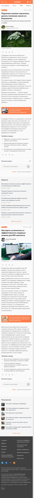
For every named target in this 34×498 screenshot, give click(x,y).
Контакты (3, 449)
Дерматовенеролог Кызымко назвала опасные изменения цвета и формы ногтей (16, 145)
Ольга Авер (10, 26)
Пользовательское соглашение (22, 445)
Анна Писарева (11, 239)
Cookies (3, 452)
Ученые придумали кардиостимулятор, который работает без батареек (17, 370)
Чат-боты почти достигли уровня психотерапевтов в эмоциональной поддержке (19, 110)
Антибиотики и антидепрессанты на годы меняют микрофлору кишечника (17, 150)
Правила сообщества (23, 449)
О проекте (4, 440)
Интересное (20, 455)
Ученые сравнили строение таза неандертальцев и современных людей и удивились (19, 318)
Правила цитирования (23, 452)
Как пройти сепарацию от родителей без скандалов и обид (18, 428)
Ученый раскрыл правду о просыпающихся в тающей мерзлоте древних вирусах (16, 365)
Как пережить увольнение (14, 413)
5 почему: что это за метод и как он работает (17, 423)
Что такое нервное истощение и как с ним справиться (17, 409)
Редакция (4, 446)
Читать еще (16, 433)
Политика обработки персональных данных (7, 456)
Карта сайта (20, 458)
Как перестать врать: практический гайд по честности (18, 418)
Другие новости (16, 221)
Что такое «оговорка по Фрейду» (16, 404)
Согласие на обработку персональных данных (23, 441)
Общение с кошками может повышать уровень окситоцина (16, 140)
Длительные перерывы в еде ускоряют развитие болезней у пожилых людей (16, 360)
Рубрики (3, 443)
